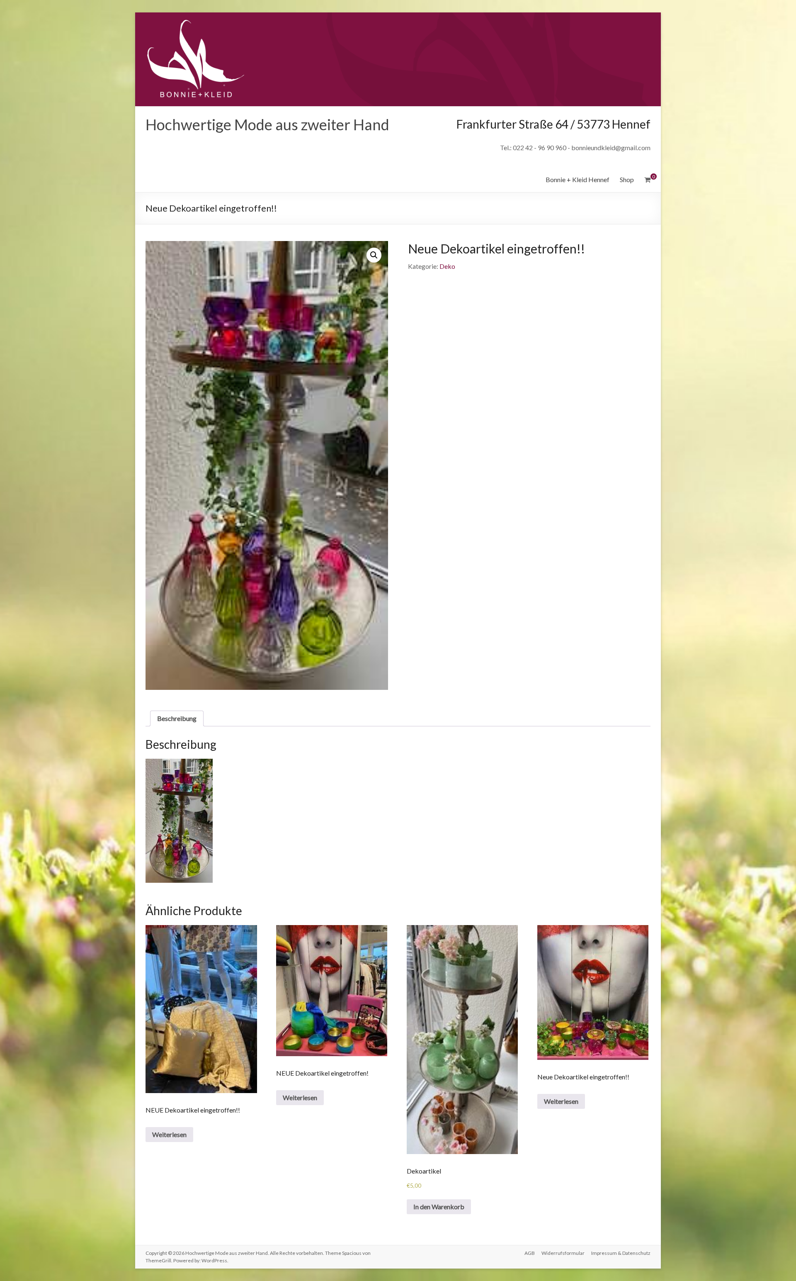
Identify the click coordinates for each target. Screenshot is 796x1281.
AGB (529, 1253)
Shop (627, 179)
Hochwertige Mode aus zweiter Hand (267, 124)
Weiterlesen (169, 1134)
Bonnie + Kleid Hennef (577, 179)
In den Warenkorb (438, 1206)
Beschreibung (177, 718)
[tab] (177, 718)
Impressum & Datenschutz (620, 1253)
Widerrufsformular (563, 1253)
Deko (447, 266)
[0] (647, 179)
